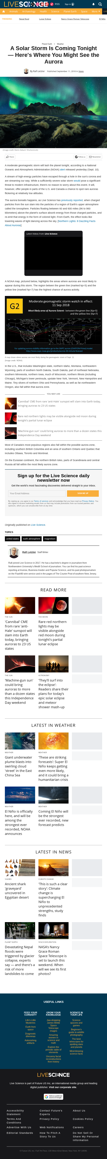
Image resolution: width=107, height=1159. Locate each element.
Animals (13, 11)
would (77, 180)
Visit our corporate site (62, 1087)
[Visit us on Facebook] (28, 4)
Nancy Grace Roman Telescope (75, 19)
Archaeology (28, 11)
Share (11, 157)
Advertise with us (19, 1127)
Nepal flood (24, 19)
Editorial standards (20, 1133)
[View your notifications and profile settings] (93, 4)
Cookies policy (83, 1119)
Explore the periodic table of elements (53, 1050)
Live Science (38, 524)
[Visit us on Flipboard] (47, 4)
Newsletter (96, 157)
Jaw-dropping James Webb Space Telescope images (53, 1025)
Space (84, 11)
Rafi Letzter (39, 71)
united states (12, 539)
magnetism (49, 539)
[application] (53, 253)
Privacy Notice (88, 501)
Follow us (81, 157)
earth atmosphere (31, 539)
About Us (79, 1110)
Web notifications (52, 1127)
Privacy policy (49, 1119)
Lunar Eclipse (45, 19)
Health (43, 11)
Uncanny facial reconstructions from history (53, 1059)
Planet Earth (70, 11)
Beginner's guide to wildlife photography (76, 1032)
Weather (60, 44)
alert (62, 169)
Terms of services (41, 501)
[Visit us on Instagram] (37, 4)
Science (55, 11)
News (81, 71)
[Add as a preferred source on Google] (53, 1097)
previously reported (72, 200)
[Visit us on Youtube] (42, 4)
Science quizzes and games (76, 1023)
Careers (78, 1127)
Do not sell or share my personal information (86, 1137)
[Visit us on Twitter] (33, 4)
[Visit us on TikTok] (52, 4)
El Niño (102, 19)
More (94, 11)
